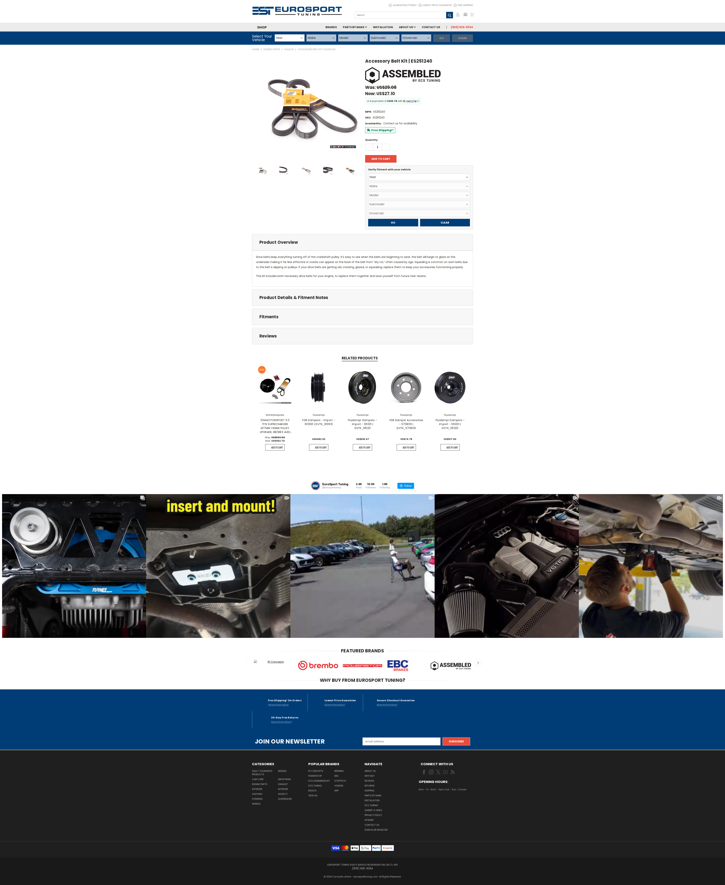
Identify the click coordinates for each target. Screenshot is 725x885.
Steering (257, 798)
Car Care (258, 779)
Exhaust (283, 784)
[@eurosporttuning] (315, 486)
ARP (336, 790)
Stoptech (340, 780)
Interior (283, 789)
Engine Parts (259, 784)
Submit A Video (373, 810)
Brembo (339, 771)
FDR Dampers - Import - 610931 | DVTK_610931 (318, 422)
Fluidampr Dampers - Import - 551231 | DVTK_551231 (450, 424)
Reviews (369, 780)
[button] (466, 14)
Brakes (282, 771)
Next (478, 663)
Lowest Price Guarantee (437, 5)
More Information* (335, 704)
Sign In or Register (376, 829)
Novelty (283, 794)
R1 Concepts (315, 771)
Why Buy (370, 775)
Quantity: (371, 140)
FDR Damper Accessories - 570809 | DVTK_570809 (406, 424)
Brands (331, 27)
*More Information (278, 704)
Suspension (285, 798)
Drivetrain (284, 779)
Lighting (257, 794)
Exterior (257, 789)
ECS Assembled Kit (319, 780)
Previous (247, 663)
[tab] (362, 242)
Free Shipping (465, 5)
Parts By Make (373, 795)
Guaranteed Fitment (405, 5)
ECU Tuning (371, 805)
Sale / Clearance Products (262, 772)
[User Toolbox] (458, 14)
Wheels (256, 803)
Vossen (338, 785)
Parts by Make (354, 27)
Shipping (369, 790)
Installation (383, 27)
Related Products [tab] (360, 358)
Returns (370, 785)
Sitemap (369, 820)
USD (431, 801)
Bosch (312, 790)
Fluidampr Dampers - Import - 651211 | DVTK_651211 (362, 424)
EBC (336, 775)
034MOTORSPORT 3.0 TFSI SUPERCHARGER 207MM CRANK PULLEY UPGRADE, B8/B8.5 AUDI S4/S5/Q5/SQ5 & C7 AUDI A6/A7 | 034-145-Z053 (275, 426)
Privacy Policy (373, 815)
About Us (406, 27)
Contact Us (431, 27)
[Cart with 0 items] (472, 14)
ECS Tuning (315, 785)
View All (313, 795)
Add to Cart (277, 447)
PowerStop (315, 775)
